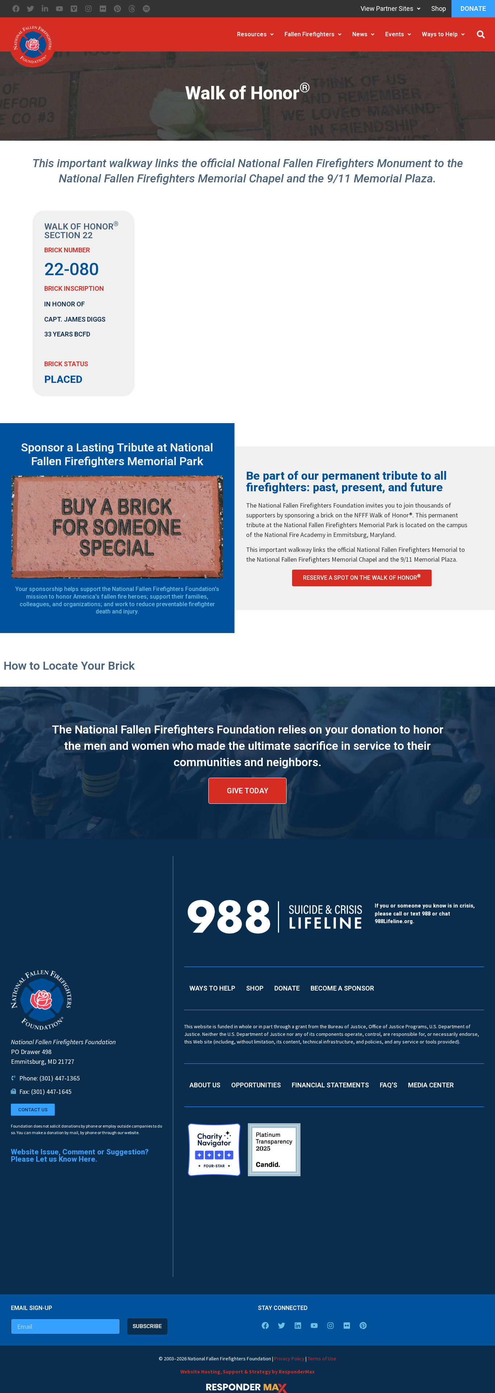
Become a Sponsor (342, 988)
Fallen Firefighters (309, 34)
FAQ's (388, 1085)
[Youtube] (59, 8)
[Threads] (132, 8)
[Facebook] (16, 8)
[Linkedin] (298, 1325)
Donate (473, 8)
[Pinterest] (117, 8)
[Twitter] (30, 8)
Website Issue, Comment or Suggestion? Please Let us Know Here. (80, 1155)
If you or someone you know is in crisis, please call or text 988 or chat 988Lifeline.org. (425, 914)
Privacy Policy (289, 1358)
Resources (252, 34)
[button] (481, 34)
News (359, 34)
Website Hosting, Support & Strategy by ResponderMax (247, 1371)
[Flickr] (103, 8)
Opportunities (256, 1085)
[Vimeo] (74, 8)
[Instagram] (88, 8)
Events (394, 34)
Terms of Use (322, 1358)
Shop (438, 8)
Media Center (431, 1085)
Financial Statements (330, 1085)
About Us (205, 1085)
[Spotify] (146, 8)
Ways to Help (440, 34)
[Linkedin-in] (45, 8)
